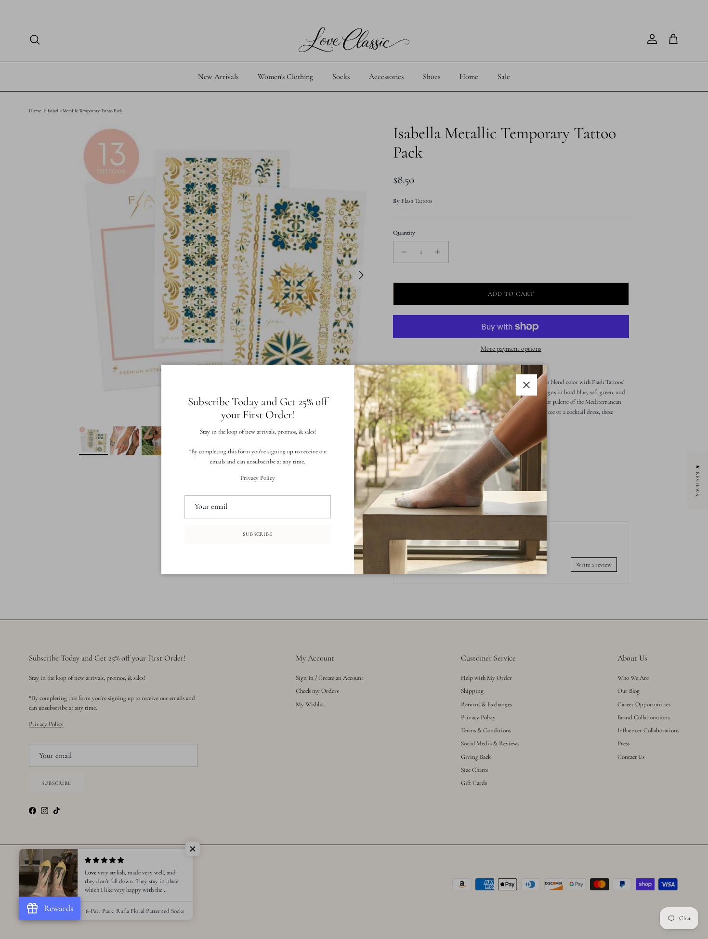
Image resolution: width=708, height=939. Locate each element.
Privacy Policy (257, 478)
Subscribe (258, 534)
